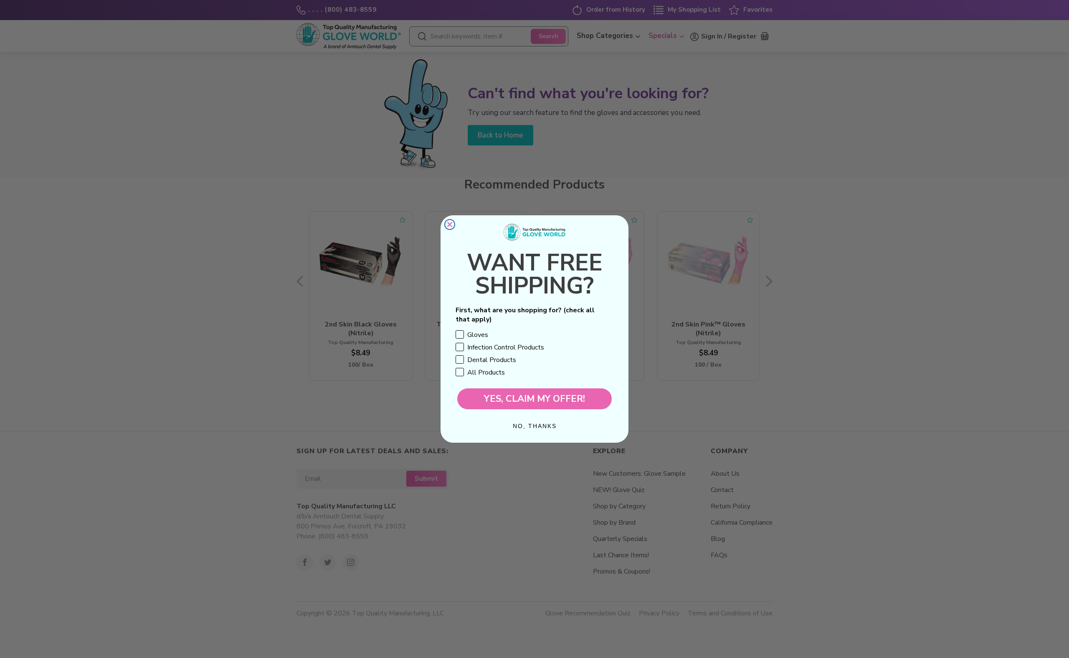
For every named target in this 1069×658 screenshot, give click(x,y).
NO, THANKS (535, 426)
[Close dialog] (450, 224)
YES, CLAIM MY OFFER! (534, 399)
